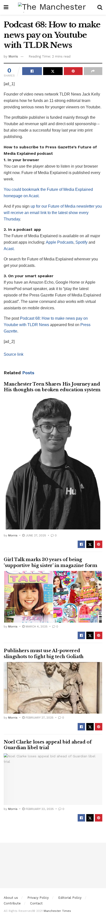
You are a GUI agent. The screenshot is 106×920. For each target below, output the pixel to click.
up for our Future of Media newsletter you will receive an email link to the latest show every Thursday (53, 212)
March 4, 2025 (36, 626)
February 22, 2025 (39, 809)
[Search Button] (99, 7)
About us (11, 898)
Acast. (9, 249)
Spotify (81, 242)
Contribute (12, 903)
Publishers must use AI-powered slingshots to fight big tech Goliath (44, 653)
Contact (36, 903)
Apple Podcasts (59, 242)
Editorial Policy (70, 898)
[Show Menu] (6, 7)
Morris (13, 56)
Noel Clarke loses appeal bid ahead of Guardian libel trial (48, 744)
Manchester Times (57, 911)
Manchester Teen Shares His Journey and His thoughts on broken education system (52, 386)
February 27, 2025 (39, 717)
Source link (13, 354)
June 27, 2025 (35, 535)
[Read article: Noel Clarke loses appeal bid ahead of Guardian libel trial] (53, 779)
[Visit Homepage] (53, 7)
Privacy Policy (38, 898)
